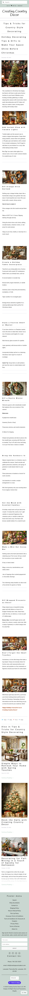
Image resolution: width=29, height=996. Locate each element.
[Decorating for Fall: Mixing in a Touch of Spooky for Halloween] (14, 846)
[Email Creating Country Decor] (19, 953)
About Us (14, 929)
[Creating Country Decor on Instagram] (16, 953)
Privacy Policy (14, 924)
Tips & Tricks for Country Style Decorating (14, 27)
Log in (8, 5)
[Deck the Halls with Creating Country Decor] (14, 800)
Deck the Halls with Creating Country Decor (14, 822)
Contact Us (14, 905)
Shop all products (14, 903)
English (13, 978)
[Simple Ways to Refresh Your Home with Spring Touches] (14, 748)
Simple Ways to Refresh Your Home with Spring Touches (14, 766)
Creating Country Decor (14, 986)
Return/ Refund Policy (14, 911)
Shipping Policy (14, 908)
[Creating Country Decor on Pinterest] (13, 953)
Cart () (14, 5)
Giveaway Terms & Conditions (14, 916)
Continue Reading (7, 778)
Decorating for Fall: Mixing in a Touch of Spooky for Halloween (14, 861)
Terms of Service (14, 926)
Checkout (20, 5)
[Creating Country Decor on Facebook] (10, 953)
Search (15, 900)
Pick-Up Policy (14, 913)
